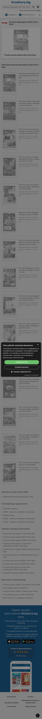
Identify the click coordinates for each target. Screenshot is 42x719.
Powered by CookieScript (31, 375)
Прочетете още (18, 358)
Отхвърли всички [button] (22, 367)
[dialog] (21, 359)
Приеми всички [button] (22, 362)
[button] (21, 372)
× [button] (37, 344)
